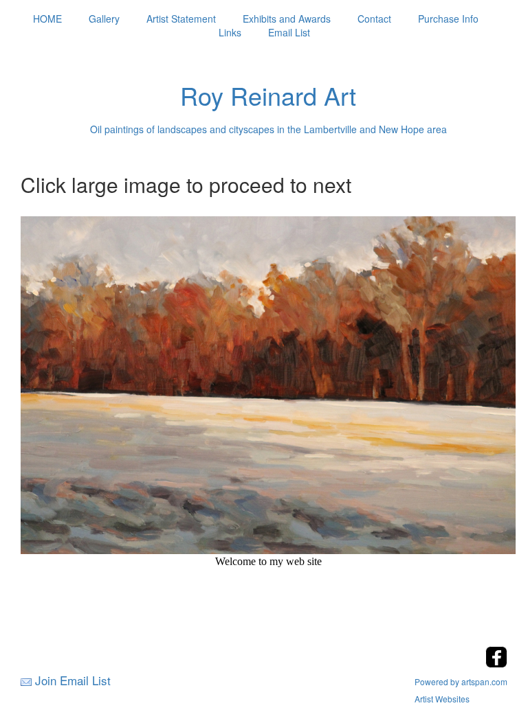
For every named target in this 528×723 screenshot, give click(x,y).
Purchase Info (448, 18)
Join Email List (73, 680)
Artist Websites (442, 698)
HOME (47, 18)
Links (230, 32)
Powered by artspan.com (461, 681)
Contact (374, 18)
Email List (289, 32)
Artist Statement (181, 18)
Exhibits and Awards (287, 18)
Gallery (104, 18)
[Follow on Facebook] (496, 663)
